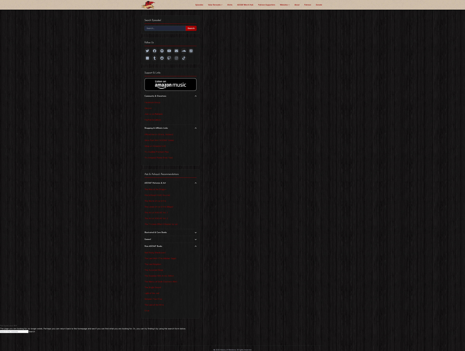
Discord (147, 108)
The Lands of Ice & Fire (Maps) (158, 207)
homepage (82, 328)
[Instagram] (176, 58)
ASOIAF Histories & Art (155, 183)
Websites (284, 5)
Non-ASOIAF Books (153, 246)
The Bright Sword (152, 287)
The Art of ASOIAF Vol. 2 (156, 218)
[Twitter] (147, 51)
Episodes (199, 5)
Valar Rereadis (214, 5)
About (296, 5)
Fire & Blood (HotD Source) (157, 195)
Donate (319, 5)
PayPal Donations (152, 120)
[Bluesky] (147, 58)
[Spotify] (162, 51)
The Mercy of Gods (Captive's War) (160, 281)
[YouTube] (169, 51)
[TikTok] (184, 58)
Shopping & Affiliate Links (156, 128)
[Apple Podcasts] (191, 51)
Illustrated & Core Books (155, 232)
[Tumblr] (155, 58)
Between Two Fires (153, 299)
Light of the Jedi (151, 293)
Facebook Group (152, 102)
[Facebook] (155, 51)
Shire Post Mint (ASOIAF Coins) (159, 140)
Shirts (229, 5)
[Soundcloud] (184, 51)
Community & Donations (155, 96)
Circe (146, 310)
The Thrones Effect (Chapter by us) (161, 224)
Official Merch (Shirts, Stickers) (158, 134)
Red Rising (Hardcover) (155, 252)
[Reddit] (162, 58)
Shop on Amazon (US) (155, 146)
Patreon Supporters (266, 5)
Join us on (153, 114)
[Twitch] (169, 58)
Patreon (307, 5)
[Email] (176, 51)
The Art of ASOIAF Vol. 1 (156, 212)
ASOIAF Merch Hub (245, 5)
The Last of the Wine (154, 305)
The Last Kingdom (152, 264)
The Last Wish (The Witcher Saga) (160, 258)
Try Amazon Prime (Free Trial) (158, 157)
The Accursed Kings (153, 270)
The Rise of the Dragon (155, 189)
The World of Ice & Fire (155, 201)
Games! (147, 239)
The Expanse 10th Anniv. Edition (159, 276)
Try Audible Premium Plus (156, 152)
